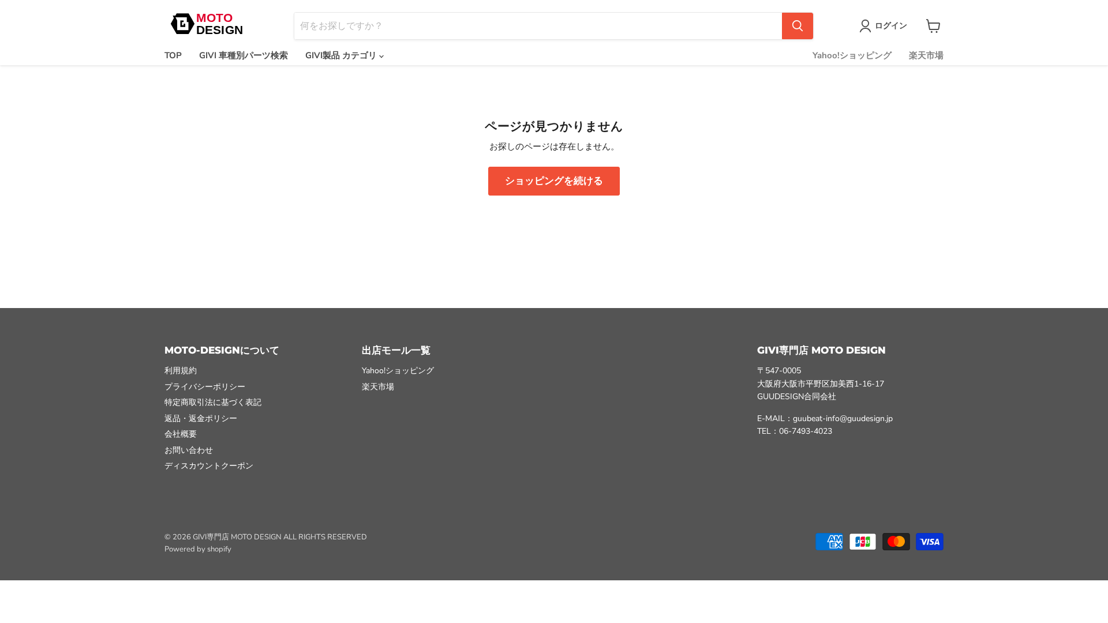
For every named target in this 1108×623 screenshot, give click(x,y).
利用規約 (180, 370)
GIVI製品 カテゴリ (342, 56)
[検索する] (797, 26)
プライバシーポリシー (204, 386)
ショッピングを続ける (554, 180)
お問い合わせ (188, 450)
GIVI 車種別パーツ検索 (243, 56)
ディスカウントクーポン (208, 465)
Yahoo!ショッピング (852, 56)
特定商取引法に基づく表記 (212, 402)
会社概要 (180, 434)
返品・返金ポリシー (200, 418)
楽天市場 (926, 56)
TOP (173, 56)
